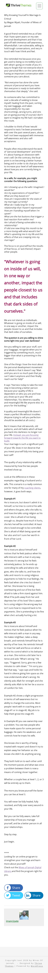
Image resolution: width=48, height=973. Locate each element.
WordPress (37, 966)
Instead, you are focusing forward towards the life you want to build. (22, 438)
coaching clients (32, 487)
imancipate (12, 921)
